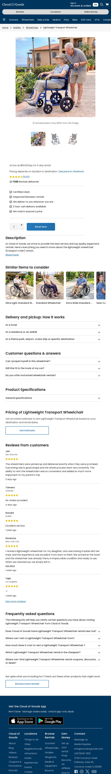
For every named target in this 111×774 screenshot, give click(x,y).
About (12, 743)
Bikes (75, 19)
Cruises (28, 772)
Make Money (91, 11)
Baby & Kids (43, 19)
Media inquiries (82, 744)
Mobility (17, 27)
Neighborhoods (33, 748)
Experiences (31, 762)
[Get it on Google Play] (50, 721)
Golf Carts (86, 19)
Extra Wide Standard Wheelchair (85, 303)
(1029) (26, 177)
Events (28, 767)
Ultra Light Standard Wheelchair (24, 303)
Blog (11, 748)
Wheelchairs (28, 19)
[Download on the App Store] (22, 721)
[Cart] (107, 5)
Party (66, 19)
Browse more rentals (27, 683)
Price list (13, 770)
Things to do (31, 739)
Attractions (30, 753)
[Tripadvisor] (94, 772)
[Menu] (4, 20)
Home (5, 27)
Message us (81, 739)
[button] (22, 79)
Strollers (49, 752)
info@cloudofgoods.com (88, 748)
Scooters (13, 19)
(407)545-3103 (82, 753)
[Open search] (101, 5)
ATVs (97, 19)
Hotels (27, 758)
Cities (27, 744)
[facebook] (76, 772)
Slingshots (50, 757)
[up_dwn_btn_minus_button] (21, 228)
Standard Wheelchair (48, 303)
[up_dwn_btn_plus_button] (21, 225)
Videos (12, 752)
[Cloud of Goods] (13, 4)
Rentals (20, 11)
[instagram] (81, 772)
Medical (56, 19)
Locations (55, 11)
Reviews (13, 757)
